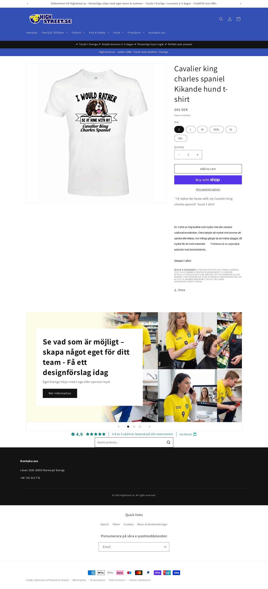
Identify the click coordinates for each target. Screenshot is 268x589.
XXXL (216, 129)
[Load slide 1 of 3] (128, 427)
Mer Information (60, 393)
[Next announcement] (240, 3)
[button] (54, 32)
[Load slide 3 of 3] (140, 427)
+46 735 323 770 (30, 478)
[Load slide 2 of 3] (134, 427)
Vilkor (116, 524)
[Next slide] (149, 426)
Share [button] (181, 290)
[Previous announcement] (27, 3)
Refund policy (80, 580)
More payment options (208, 189)
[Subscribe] (164, 547)
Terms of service (117, 580)
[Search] (168, 442)
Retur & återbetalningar (152, 524)
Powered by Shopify (58, 580)
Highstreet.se (41, 580)
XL (231, 129)
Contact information (139, 580)
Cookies (129, 524)
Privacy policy (97, 580)
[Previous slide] (118, 426)
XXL (180, 138)
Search (104, 524)
